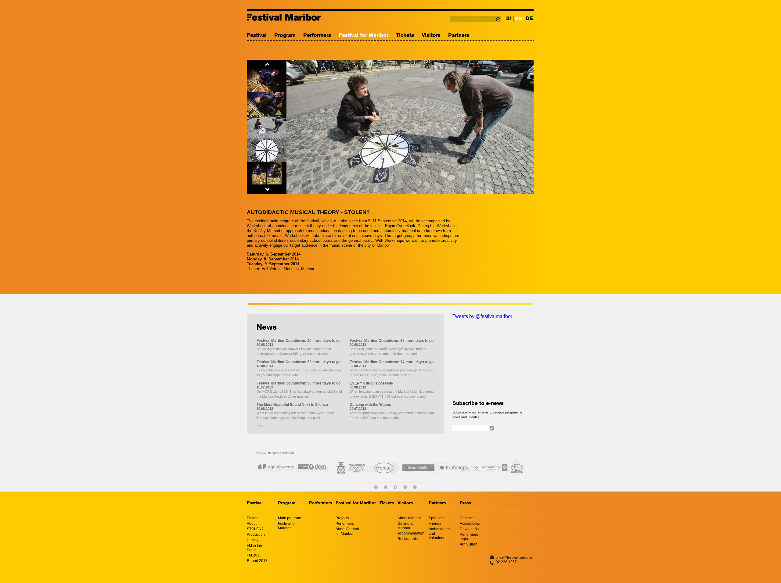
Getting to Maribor (405, 525)
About (252, 523)
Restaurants (408, 539)
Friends (435, 523)
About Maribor (409, 518)
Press (465, 503)
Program (285, 35)
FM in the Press (254, 547)
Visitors (431, 35)
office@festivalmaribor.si (514, 557)
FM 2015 (254, 555)
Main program (289, 518)
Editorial (254, 518)
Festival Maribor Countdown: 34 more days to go (392, 362)
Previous (266, 64)
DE (529, 18)
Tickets (405, 35)
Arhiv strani (469, 544)
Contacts (467, 518)
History (252, 540)
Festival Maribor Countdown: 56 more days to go (298, 383)
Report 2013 (257, 561)
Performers (317, 35)
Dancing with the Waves (370, 404)
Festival (257, 35)
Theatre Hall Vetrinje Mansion (273, 268)
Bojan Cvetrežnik (400, 226)
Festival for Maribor (363, 35)
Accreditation (470, 523)
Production (256, 534)
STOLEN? (255, 529)
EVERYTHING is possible (371, 383)
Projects (342, 518)
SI (509, 18)
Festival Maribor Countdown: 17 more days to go (392, 340)
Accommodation (411, 533)
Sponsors (436, 518)
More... (262, 425)
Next (266, 189)
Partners (458, 35)
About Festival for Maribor (347, 531)
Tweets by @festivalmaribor (482, 316)
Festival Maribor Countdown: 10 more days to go (298, 340)
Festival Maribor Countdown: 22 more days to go (298, 362)
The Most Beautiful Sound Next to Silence (292, 404)
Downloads (469, 529)
